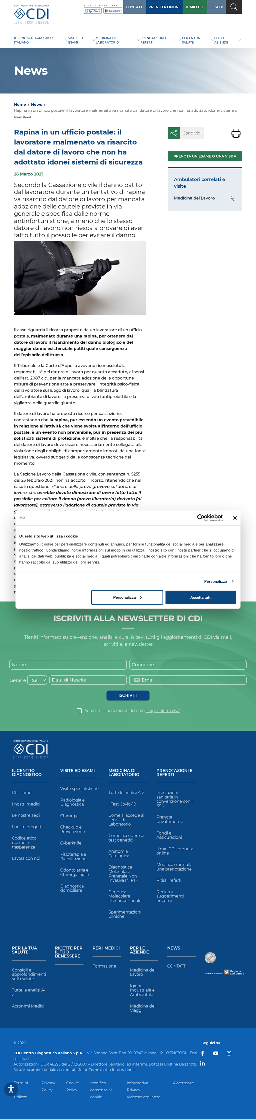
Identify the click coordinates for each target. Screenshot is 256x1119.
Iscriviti (128, 695)
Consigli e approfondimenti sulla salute (29, 974)
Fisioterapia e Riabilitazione (73, 856)
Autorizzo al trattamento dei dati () (132, 710)
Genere (18, 680)
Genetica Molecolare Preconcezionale (125, 896)
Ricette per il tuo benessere (68, 952)
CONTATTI (135, 7)
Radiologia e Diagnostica (72, 802)
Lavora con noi (26, 858)
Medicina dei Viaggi (143, 1008)
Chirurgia (69, 816)
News (36, 104)
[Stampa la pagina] (236, 133)
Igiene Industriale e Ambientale (142, 990)
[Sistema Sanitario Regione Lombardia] (224, 972)
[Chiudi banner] (235, 518)
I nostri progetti (27, 826)
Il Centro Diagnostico (27, 773)
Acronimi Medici (28, 1006)
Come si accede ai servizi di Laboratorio (126, 819)
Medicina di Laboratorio (123, 773)
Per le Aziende (139, 950)
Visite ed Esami (77, 771)
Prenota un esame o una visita (205, 156)
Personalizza (215, 581)
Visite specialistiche (79, 788)
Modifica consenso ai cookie (101, 1089)
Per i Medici (106, 948)
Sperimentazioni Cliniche (124, 914)
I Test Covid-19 (122, 804)
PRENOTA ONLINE (164, 7)
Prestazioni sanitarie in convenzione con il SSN (175, 799)
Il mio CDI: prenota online (174, 851)
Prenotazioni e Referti (174, 773)
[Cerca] (234, 7)
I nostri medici (26, 804)
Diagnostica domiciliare (72, 888)
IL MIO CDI (195, 7)
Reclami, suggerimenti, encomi (170, 896)
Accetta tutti (201, 597)
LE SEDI (216, 7)
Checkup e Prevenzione (72, 829)
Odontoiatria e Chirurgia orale (74, 872)
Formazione (104, 966)
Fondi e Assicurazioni (169, 835)
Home (20, 104)
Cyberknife (71, 843)
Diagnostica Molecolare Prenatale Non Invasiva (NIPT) (122, 874)
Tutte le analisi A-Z (126, 792)
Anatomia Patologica (118, 853)
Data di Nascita (69, 680)
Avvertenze (183, 1082)
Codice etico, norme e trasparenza (24, 842)
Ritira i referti (168, 880)
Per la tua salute (24, 950)
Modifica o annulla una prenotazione (174, 867)
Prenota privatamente (169, 819)
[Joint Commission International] (210, 957)
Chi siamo (22, 792)
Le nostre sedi (26, 815)
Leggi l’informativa (162, 710)
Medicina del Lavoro (143, 972)
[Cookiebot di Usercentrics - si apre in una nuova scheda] (201, 518)
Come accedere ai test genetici (126, 837)
